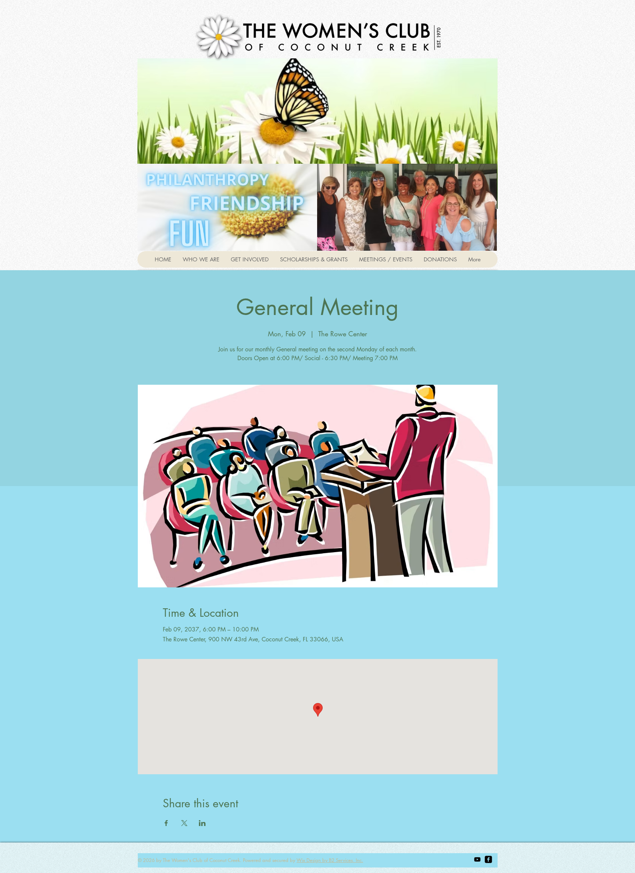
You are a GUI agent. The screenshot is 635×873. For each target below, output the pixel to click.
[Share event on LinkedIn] (202, 823)
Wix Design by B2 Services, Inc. (330, 860)
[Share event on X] (184, 823)
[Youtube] (477, 859)
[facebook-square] (488, 859)
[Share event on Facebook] (166, 823)
